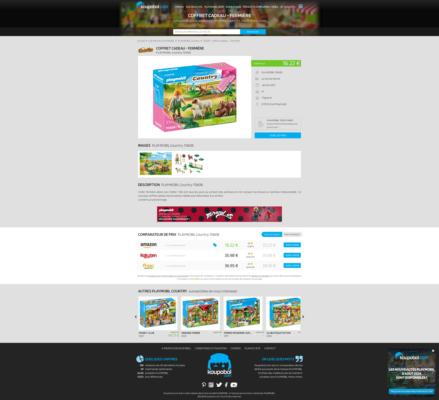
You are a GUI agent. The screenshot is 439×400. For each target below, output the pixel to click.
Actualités (287, 6)
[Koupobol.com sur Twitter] (219, 385)
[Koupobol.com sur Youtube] (234, 385)
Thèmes (179, 6)
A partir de (259, 63)
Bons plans (233, 6)
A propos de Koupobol (176, 348)
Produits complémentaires (260, 6)
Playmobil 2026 (214, 6)
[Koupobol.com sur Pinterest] (203, 385)
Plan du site (252, 348)
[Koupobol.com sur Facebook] (226, 385)
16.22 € (291, 63)
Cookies (235, 348)
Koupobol (154, 5)
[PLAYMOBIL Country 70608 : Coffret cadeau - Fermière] (194, 97)
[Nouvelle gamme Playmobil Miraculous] (219, 221)
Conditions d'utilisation (211, 348)
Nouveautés (194, 6)
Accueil (141, 40)
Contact (270, 348)
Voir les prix (278, 135)
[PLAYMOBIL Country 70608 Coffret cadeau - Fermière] (156, 174)
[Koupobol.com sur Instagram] (211, 385)
